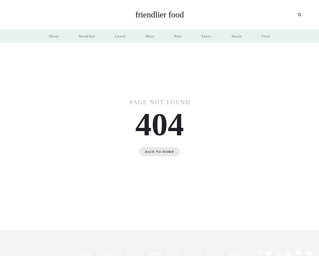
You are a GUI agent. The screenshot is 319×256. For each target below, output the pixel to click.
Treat (265, 36)
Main (150, 36)
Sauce (207, 36)
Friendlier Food (159, 14)
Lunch (120, 36)
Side (178, 36)
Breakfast (87, 36)
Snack (237, 36)
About (54, 36)
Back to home (159, 152)
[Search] (300, 14)
